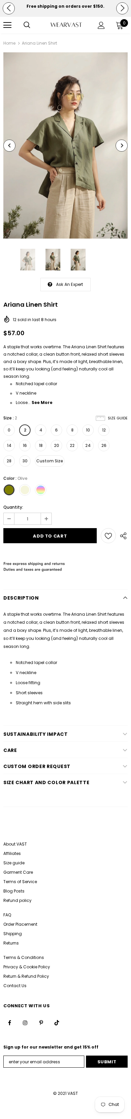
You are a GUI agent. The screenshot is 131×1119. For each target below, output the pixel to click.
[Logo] (66, 24)
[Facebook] (9, 1023)
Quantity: (13, 507)
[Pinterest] (41, 1023)
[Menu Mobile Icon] (7, 25)
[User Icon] (101, 25)
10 (88, 430)
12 (104, 430)
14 (9, 445)
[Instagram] (25, 1023)
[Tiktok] (57, 1023)
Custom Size (49, 461)
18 (41, 445)
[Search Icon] (27, 25)
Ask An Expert (69, 284)
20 (56, 445)
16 (25, 445)
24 (88, 445)
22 (72, 445)
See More (42, 402)
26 (103, 445)
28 (9, 461)
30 (25, 461)
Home (9, 43)
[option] (65, 6)
